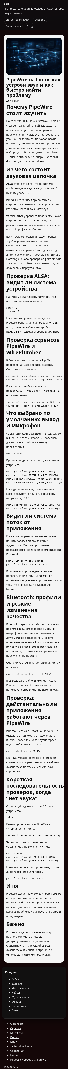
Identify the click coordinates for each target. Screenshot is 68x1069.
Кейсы (16, 992)
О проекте (17, 1023)
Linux (13, 1041)
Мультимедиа (21, 997)
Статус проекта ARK (17, 19)
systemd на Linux (21, 1046)
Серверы (40, 19)
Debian (14, 1037)
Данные (17, 983)
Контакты (16, 1033)
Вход (30, 26)
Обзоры (17, 1001)
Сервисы (15, 1028)
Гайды (15, 979)
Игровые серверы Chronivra (28, 1059)
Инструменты (20, 988)
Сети (15, 1010)
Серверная (19, 1006)
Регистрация (13, 26)
